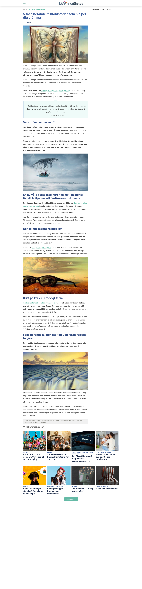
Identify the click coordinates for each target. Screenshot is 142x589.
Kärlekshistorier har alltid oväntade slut (40, 303)
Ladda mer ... (71, 499)
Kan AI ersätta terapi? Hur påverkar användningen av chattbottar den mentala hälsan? (83, 458)
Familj (49, 452)
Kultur (25, 9)
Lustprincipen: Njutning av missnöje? (82, 489)
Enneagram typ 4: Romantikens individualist (55, 491)
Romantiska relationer (104, 452)
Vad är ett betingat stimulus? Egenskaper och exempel (33, 491)
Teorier (25, 486)
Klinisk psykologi (102, 486)
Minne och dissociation (107, 488)
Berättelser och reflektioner (37, 9)
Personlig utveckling (55, 486)
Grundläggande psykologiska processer (82, 453)
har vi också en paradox (41, 247)
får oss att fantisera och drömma (55, 90)
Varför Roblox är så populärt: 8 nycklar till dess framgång (33, 457)
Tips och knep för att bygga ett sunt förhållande (106, 457)
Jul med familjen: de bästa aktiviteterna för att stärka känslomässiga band (58, 457)
